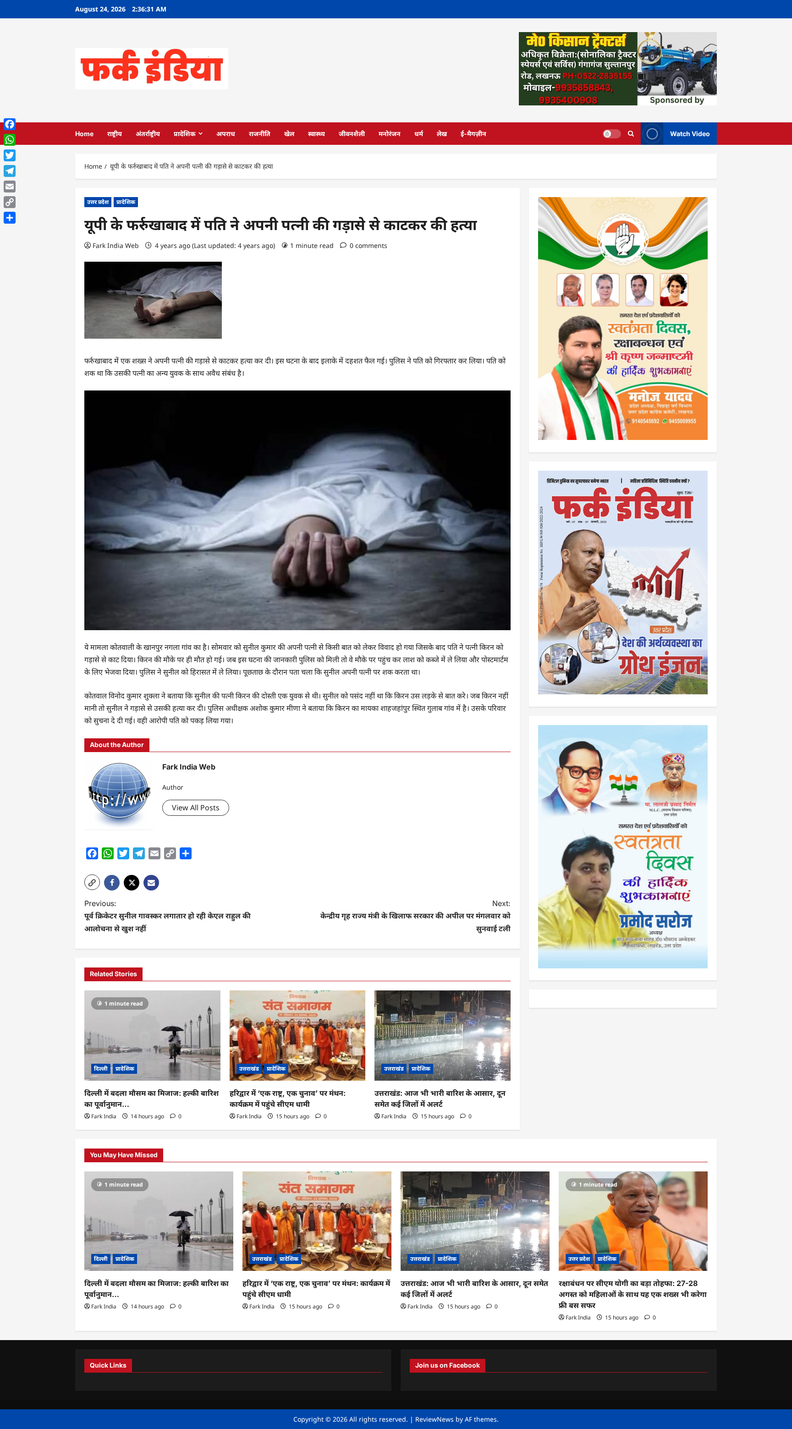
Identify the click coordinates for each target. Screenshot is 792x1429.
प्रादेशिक (185, 133)
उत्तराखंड (249, 1068)
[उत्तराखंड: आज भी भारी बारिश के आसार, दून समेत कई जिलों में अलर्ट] (442, 1035)
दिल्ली (101, 1068)
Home (84, 133)
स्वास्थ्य (316, 133)
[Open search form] (631, 134)
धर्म (418, 133)
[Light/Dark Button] (612, 133)
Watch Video (690, 133)
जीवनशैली (352, 133)
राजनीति (259, 133)
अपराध (225, 133)
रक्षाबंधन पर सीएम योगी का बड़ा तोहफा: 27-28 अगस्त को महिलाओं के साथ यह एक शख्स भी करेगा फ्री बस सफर (633, 1294)
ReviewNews (434, 1419)
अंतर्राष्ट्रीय (148, 133)
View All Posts (196, 807)
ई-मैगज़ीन (473, 133)
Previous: (167, 916)
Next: (415, 916)
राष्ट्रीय (114, 133)
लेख (442, 133)
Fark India (103, 1116)
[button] (92, 882)
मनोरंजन (390, 133)
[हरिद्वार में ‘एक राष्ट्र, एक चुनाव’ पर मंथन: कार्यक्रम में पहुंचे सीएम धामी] (298, 1035)
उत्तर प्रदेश (98, 202)
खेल (289, 133)
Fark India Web (116, 245)
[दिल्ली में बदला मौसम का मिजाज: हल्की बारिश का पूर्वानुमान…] (152, 1035)
